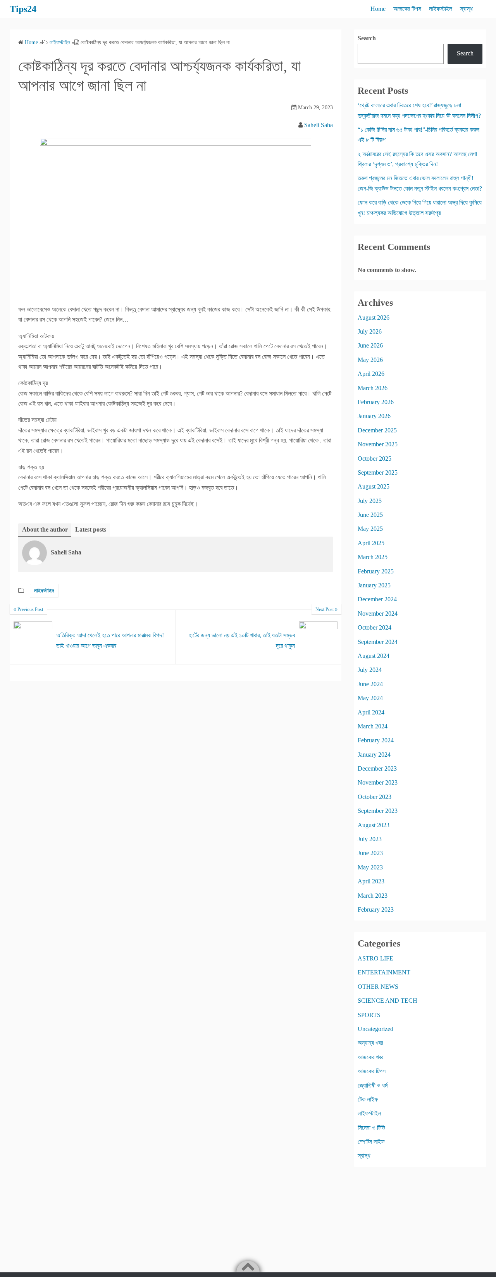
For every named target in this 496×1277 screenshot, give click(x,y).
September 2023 (378, 810)
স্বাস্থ (466, 8)
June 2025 (370, 514)
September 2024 (378, 641)
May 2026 (370, 359)
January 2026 (374, 416)
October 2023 (374, 796)
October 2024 (374, 627)
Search (367, 38)
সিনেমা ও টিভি (371, 1127)
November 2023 (378, 782)
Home (378, 8)
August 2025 (373, 486)
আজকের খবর (370, 1057)
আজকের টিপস (407, 8)
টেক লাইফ (368, 1099)
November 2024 (378, 613)
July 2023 (370, 839)
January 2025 (374, 585)
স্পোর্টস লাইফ (371, 1141)
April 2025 (371, 543)
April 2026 (371, 373)
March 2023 (373, 895)
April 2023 (371, 881)
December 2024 (377, 599)
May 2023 (370, 867)
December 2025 (377, 430)
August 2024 (373, 655)
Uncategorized (375, 1029)
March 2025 (373, 557)
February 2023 (376, 909)
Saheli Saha (318, 125)
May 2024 (370, 698)
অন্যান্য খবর (370, 1042)
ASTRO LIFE (375, 958)
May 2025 (370, 528)
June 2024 (370, 684)
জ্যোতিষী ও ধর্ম (373, 1085)
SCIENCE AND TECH (387, 1000)
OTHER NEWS (378, 986)
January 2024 (374, 754)
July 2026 (370, 331)
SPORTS (369, 1015)
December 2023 (377, 768)
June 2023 (370, 853)
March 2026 (373, 388)
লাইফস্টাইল (440, 8)
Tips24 (23, 9)
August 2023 (373, 825)
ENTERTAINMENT (384, 972)
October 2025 (374, 458)
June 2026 (370, 345)
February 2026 (376, 402)
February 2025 (376, 571)
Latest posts (90, 529)
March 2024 (373, 726)
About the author (45, 529)
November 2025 (378, 444)
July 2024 (370, 669)
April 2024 (371, 712)
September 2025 (378, 472)
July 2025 (370, 500)
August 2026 (373, 317)
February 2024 (376, 740)
